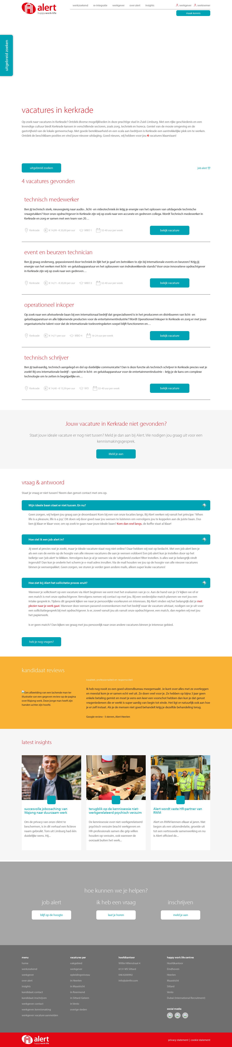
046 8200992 (126, 974)
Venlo (170, 992)
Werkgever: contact (32, 1003)
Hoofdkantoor (175, 963)
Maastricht (173, 980)
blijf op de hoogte (51, 915)
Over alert (27, 980)
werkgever (76, 969)
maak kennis (193, 13)
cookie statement (200, 1040)
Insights (149, 5)
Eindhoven (173, 969)
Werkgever (28, 974)
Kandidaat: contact (32, 992)
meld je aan (180, 915)
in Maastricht (77, 986)
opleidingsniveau (80, 974)
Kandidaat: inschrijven (34, 998)
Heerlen (171, 974)
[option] (116, 698)
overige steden (78, 1009)
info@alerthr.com (128, 980)
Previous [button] (15, 698)
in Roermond (77, 992)
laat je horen (116, 915)
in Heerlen (76, 980)
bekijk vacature (169, 230)
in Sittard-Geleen (79, 998)
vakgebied (76, 963)
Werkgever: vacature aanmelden (40, 1015)
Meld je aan (116, 454)
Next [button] (216, 698)
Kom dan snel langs (129, 524)
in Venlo (74, 1003)
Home (25, 963)
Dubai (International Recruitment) (186, 998)
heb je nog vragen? (41, 642)
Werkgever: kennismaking (36, 1009)
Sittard (170, 986)
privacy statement (178, 1040)
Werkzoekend (29, 969)
